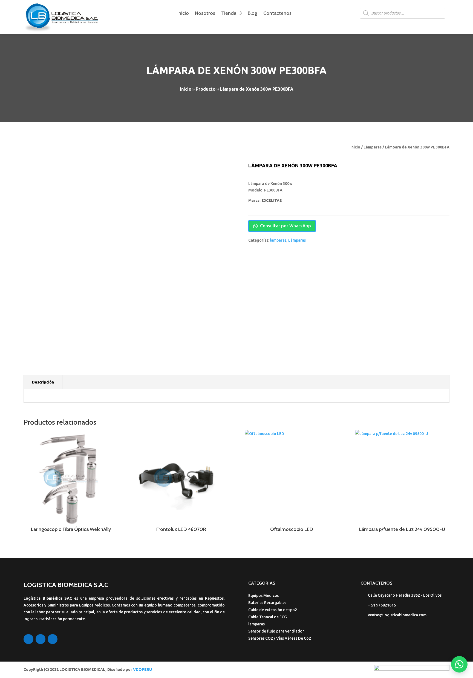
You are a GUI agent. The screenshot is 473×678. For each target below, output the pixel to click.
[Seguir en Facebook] (28, 639)
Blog (252, 13)
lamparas (278, 240)
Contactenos (277, 13)
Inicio (183, 13)
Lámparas (373, 147)
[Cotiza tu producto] (459, 664)
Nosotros (205, 13)
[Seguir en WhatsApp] (52, 639)
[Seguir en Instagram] (40, 639)
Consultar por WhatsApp (285, 225)
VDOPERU (142, 669)
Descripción (43, 382)
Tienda (228, 13)
